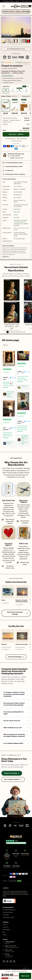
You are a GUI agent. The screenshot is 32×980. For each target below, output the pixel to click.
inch (24, 86)
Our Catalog (6, 915)
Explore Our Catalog (10, 773)
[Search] (29, 11)
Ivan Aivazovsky (10, 68)
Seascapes (16, 225)
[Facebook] (4, 961)
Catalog (4, 934)
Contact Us (5, 927)
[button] (29, 6)
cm (28, 86)
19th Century (17, 212)
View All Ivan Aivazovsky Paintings (15, 613)
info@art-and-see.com (16, 158)
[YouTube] (14, 961)
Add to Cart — (16, 134)
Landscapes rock (20, 222)
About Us (5, 924)
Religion (26, 223)
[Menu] (3, 6)
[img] (7, 369)
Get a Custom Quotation (11, 779)
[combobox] (16, 11)
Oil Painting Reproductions (9, 909)
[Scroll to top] (29, 977)
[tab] (7, 332)
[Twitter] (7, 961)
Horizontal (16, 217)
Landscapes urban (18, 223)
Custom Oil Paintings (8, 912)
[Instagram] (11, 961)
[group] (12, 304)
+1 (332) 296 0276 (15, 155)
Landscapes (17, 220)
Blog (4, 932)
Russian (16, 214)
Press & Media (6, 929)
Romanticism (17, 209)
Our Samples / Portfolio (8, 917)
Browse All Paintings (14, 657)
